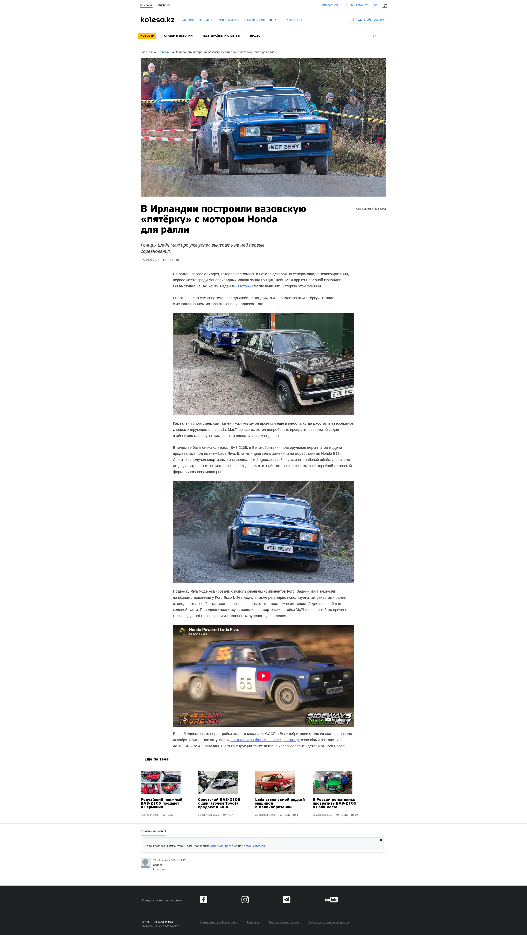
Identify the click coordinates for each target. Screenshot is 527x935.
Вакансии (253, 922)
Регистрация (329, 5)
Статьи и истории (178, 35)
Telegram (286, 899)
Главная (146, 52)
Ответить (159, 869)
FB (203, 899)
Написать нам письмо (284, 922)
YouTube (331, 899)
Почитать (275, 20)
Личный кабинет (356, 5)
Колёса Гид (294, 20)
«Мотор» (243, 286)
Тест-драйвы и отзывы (221, 35)
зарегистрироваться (223, 845)
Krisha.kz (164, 5)
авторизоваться (254, 845)
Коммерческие (254, 20)
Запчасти (206, 20)
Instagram (245, 899)
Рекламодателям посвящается (329, 922)
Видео (255, 35)
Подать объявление (369, 19)
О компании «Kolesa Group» (219, 922)
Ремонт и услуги (228, 20)
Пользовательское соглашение (160, 925)
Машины (188, 20)
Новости (147, 35)
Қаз (375, 5)
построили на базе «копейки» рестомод (265, 740)
